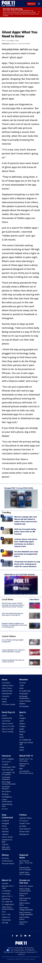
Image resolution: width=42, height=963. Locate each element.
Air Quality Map (24, 691)
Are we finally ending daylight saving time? (12, 641)
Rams (21, 715)
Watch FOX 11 (26, 755)
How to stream (7, 837)
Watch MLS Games (23, 923)
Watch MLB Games (23, 894)
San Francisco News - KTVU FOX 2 (25, 863)
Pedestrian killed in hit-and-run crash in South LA (13, 661)
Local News (7, 599)
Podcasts (5, 844)
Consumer (5, 696)
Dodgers (22, 726)
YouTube (5, 829)
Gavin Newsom (24, 829)
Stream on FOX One (24, 881)
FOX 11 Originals (8, 759)
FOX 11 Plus (6, 914)
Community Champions (6, 778)
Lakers (21, 721)
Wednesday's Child (8, 767)
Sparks (21, 750)
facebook (12, 936)
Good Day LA (8, 712)
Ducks (21, 737)
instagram (21, 936)
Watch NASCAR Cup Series (24, 899)
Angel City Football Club (26, 743)
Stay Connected (7, 816)
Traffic (21, 685)
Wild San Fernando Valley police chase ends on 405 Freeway (25, 531)
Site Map (5, 923)
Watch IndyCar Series (24, 904)
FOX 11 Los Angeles (8, 41)
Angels (21, 729)
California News (7, 685)
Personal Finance (8, 863)
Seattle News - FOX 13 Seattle (24, 873)
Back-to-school (7, 723)
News (17, 41)
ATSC (4, 912)
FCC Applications (8, 904)
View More (34, 599)
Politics (4, 702)
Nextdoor (5, 831)
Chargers (22, 718)
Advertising (6, 899)
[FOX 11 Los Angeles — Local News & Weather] (8, 3)
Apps (21, 768)
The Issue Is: (6, 762)
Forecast (22, 683)
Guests (4, 715)
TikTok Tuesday (7, 732)
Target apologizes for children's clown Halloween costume (13, 651)
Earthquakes (23, 693)
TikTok (4, 826)
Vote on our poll (7, 729)
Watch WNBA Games (24, 918)
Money (5, 855)
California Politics (25, 818)
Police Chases (7, 688)
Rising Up (5, 794)
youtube (25, 936)
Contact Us (6, 917)
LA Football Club (25, 740)
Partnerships (6, 920)
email (29, 936)
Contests (5, 883)
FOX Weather (24, 706)
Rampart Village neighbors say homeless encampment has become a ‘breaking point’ (14, 625)
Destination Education (6, 788)
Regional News (23, 856)
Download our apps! (7, 841)
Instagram (5, 823)
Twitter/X (5, 834)
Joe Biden (22, 826)
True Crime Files (8, 770)
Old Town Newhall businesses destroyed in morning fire (12, 614)
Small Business (7, 861)
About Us (6, 880)
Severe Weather (25, 701)
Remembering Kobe (7, 805)
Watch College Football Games (25, 890)
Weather (23, 679)
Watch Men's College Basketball (26, 909)
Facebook (5, 821)
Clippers (22, 723)
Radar (21, 688)
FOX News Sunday (8, 704)
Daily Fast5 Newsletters (6, 848)
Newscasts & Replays (24, 765)
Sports (22, 712)
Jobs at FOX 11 (7, 896)
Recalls (4, 699)
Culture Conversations (7, 800)
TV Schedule (6, 891)
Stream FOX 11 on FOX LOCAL (26, 760)
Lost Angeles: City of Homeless (8, 773)
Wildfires (22, 704)
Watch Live (31, 4)
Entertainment (7, 693)
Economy (5, 858)
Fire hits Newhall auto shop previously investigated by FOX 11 (26, 554)
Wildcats (22, 732)
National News (7, 691)
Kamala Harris (24, 831)
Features (6, 755)
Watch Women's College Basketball (26, 913)
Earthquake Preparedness (24, 697)
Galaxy (21, 747)
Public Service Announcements (8, 908)
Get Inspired (6, 791)
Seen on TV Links (8, 726)
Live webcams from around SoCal (26, 772)
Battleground (24, 834)
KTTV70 (5, 809)
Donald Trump (24, 823)
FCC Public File (7, 902)
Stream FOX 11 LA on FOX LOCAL (18, 488)
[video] (34, 642)
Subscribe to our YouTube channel (19, 574)
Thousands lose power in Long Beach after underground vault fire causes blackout (27, 564)
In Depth (5, 764)
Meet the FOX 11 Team (8, 887)
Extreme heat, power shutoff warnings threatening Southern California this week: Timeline (13, 605)
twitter (17, 936)
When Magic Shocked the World (8, 783)
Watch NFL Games (26, 886)
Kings (21, 734)
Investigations (7, 797)
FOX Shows (6, 893)
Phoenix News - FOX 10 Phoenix (25, 869)
